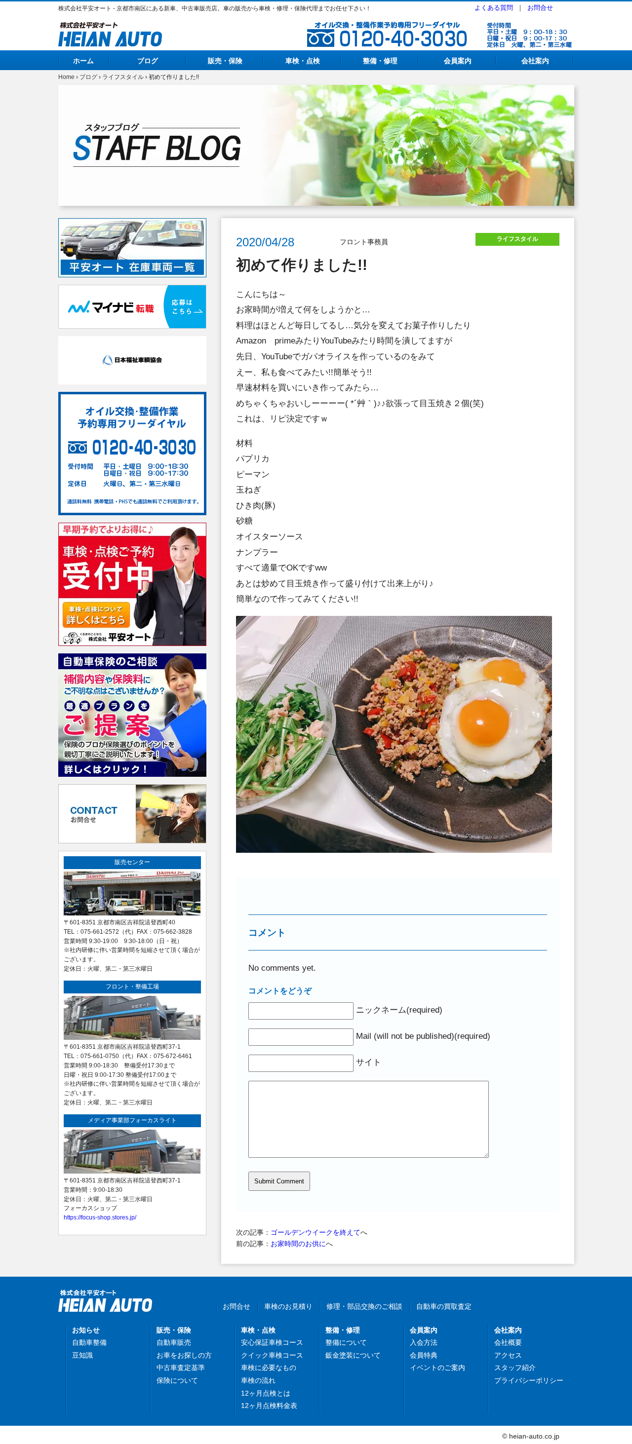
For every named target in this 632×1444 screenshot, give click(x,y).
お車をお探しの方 (184, 1355)
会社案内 (535, 61)
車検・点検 (302, 61)
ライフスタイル (123, 77)
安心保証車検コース (272, 1342)
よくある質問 (493, 7)
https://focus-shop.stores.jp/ (100, 1217)
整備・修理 (380, 61)
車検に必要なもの (268, 1367)
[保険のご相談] (132, 659)
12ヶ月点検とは (265, 1393)
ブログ (147, 61)
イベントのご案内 (437, 1367)
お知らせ (86, 1330)
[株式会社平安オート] (110, 28)
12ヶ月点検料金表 (269, 1405)
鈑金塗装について (353, 1355)
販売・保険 (225, 61)
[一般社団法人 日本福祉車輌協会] (132, 341)
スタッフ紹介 (515, 1367)
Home (66, 77)
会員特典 (423, 1355)
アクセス (508, 1355)
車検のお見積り (288, 1306)
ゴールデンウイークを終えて (315, 1232)
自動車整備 (89, 1342)
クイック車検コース (272, 1355)
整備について (346, 1342)
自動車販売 (174, 1342)
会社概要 (508, 1342)
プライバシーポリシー (528, 1380)
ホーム (83, 61)
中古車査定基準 (181, 1367)
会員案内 (458, 61)
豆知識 (82, 1355)
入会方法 (423, 1342)
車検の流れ (258, 1380)
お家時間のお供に (298, 1244)
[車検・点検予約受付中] (132, 528)
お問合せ (540, 7)
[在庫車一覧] (132, 224)
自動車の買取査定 (444, 1306)
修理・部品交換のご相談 (364, 1306)
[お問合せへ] (132, 790)
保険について (177, 1380)
